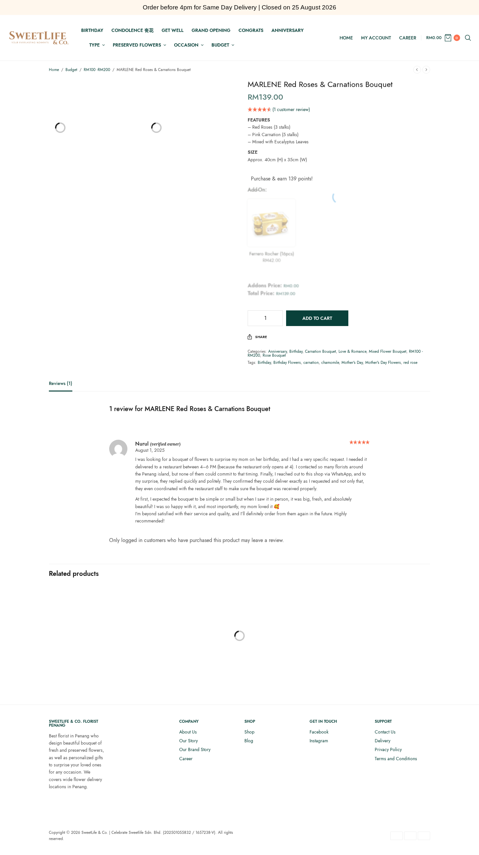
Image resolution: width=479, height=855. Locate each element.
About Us (188, 732)
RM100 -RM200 (97, 70)
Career (407, 38)
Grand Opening (211, 30)
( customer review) (291, 109)
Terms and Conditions (396, 758)
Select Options (191, 679)
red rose (410, 362)
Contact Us (385, 732)
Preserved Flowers (137, 45)
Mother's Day (352, 362)
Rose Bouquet (274, 355)
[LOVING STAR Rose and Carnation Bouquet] (191, 631)
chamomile (330, 362)
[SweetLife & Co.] (39, 38)
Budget (220, 45)
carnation (311, 362)
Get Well (172, 30)
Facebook (319, 732)
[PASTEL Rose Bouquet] (93, 645)
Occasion (186, 45)
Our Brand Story (194, 749)
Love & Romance (352, 351)
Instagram (319, 740)
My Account (376, 38)
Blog (248, 740)
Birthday (92, 30)
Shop (249, 732)
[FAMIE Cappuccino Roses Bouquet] (386, 645)
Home (346, 38)
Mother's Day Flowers (383, 362)
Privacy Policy (388, 749)
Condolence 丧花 (132, 30)
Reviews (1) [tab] (60, 384)
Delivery (382, 740)
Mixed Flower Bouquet (387, 351)
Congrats (251, 30)
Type (94, 45)
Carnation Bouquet (320, 351)
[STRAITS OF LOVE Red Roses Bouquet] (288, 631)
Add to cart (317, 318)
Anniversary (287, 30)
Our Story (188, 740)
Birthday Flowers (287, 362)
